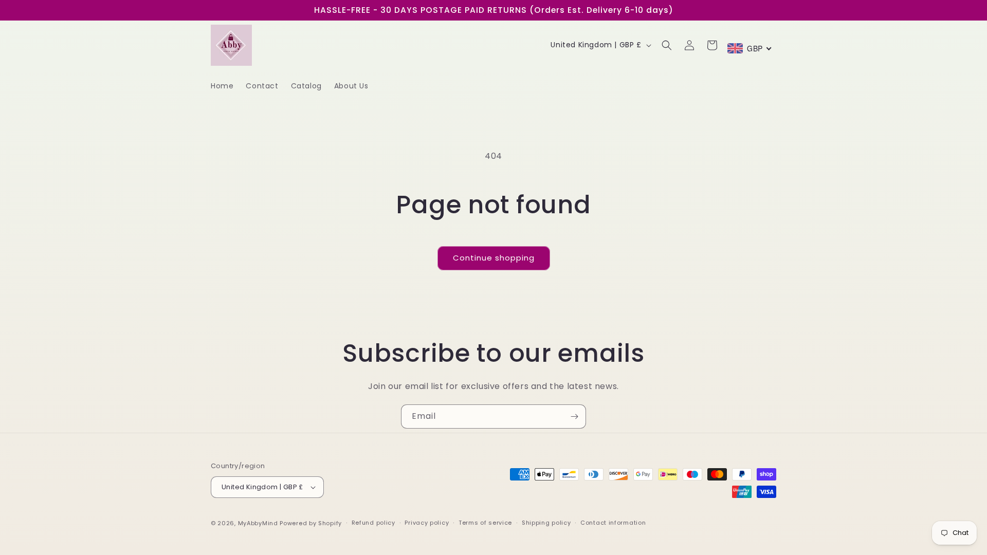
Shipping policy (546, 523)
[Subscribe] (574, 416)
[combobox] (749, 48)
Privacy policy (427, 523)
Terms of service (485, 523)
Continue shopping (494, 257)
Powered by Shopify (311, 523)
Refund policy (373, 523)
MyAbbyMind (258, 523)
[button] (666, 45)
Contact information (613, 523)
